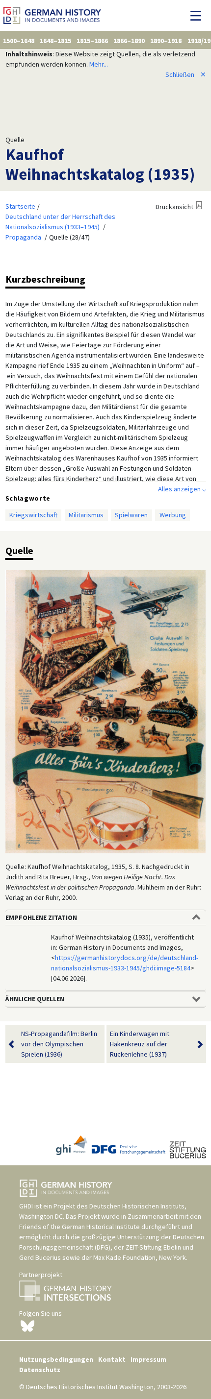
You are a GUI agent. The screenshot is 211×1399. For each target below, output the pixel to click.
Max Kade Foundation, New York (139, 1257)
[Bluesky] (27, 1325)
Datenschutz (39, 1369)
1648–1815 (55, 40)
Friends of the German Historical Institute (79, 1226)
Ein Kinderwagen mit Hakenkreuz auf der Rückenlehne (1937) (139, 1044)
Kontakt (112, 1359)
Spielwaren (131, 514)
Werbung (172, 514)
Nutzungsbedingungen (56, 1359)
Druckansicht (174, 206)
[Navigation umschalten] (198, 15)
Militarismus (86, 514)
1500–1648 (18, 40)
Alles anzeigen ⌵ (182, 488)
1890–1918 (166, 40)
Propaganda (23, 237)
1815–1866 (92, 40)
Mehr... (98, 64)
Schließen (185, 74)
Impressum (148, 1359)
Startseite (20, 206)
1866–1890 (129, 40)
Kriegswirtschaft (33, 514)
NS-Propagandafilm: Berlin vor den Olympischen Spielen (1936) (59, 1044)
